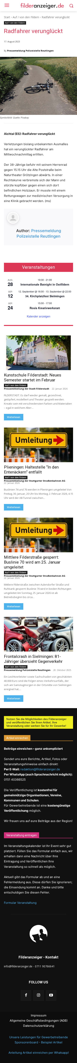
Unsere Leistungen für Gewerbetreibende (38, 1037)
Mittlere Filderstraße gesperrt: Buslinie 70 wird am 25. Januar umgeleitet (32, 562)
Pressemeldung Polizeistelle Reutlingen (30, 50)
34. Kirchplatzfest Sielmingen (45, 296)
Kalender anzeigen (38, 316)
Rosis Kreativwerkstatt (45, 308)
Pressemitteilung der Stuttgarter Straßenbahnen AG (34, 480)
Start (7, 17)
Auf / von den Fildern (26, 17)
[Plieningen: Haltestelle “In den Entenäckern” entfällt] (38, 445)
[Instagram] (38, 995)
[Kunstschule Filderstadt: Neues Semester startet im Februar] (38, 352)
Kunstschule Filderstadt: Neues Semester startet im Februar (32, 377)
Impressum (38, 1015)
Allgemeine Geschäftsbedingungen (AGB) (39, 1020)
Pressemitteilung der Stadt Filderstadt (26, 388)
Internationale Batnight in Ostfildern (45, 284)
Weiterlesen (13, 417)
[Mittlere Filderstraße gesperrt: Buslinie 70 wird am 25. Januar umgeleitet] (38, 535)
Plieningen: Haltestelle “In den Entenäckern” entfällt (31, 469)
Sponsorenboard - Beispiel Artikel (38, 1042)
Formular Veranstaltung (20, 903)
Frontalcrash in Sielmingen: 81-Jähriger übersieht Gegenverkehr (33, 659)
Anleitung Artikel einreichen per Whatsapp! (38, 1052)
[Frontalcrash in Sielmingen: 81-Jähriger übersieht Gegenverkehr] (38, 634)
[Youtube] (51, 995)
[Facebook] (26, 995)
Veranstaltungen (38, 267)
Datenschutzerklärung (38, 1026)
